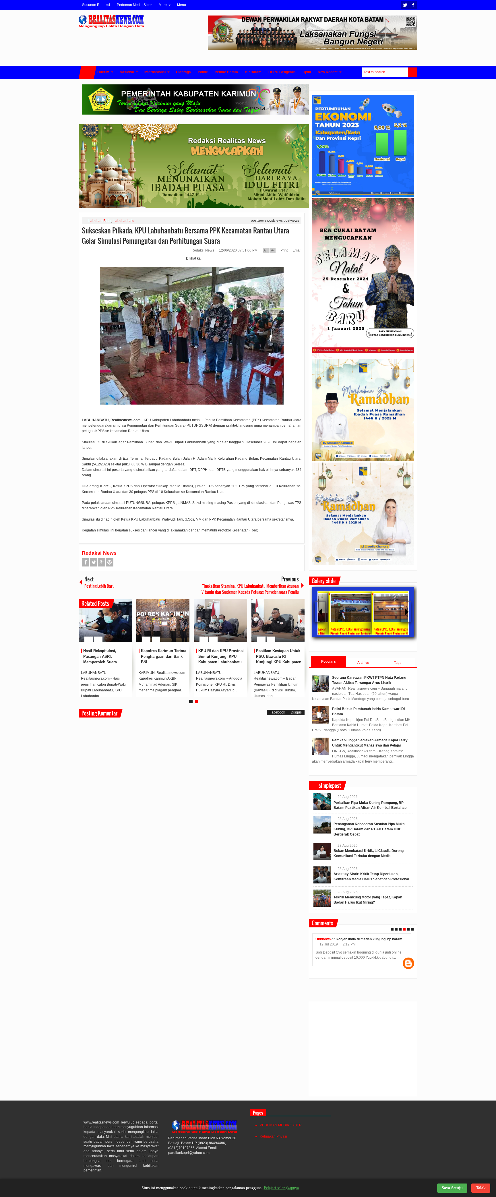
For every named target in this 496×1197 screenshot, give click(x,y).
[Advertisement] (363, 1051)
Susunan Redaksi (96, 5)
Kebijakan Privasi (273, 1136)
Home (87, 72)
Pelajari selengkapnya (281, 1188)
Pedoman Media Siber (134, 5)
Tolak (481, 1188)
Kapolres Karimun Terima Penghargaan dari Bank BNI (163, 656)
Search (412, 72)
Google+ (101, 562)
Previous (82, 621)
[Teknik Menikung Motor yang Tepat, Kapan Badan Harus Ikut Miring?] (322, 898)
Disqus (296, 712)
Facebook (413, 5)
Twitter (405, 5)
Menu (181, 5)
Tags (397, 663)
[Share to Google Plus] (125, 625)
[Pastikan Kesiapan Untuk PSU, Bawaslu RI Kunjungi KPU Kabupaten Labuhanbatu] (278, 620)
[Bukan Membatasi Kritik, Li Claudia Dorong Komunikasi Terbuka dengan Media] (322, 851)
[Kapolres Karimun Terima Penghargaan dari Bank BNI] (163, 620)
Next (301, 621)
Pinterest (109, 562)
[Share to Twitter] (118, 625)
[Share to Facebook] (110, 625)
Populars (328, 662)
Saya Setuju (452, 1188)
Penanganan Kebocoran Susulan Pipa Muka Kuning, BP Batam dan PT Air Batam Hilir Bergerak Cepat (369, 829)
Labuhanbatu (123, 221)
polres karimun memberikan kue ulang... (373, 939)
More (163, 5)
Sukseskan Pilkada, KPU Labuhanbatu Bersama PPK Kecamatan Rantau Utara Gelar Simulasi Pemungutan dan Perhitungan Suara (185, 235)
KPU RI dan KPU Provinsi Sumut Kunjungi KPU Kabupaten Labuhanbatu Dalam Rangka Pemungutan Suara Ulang (221, 662)
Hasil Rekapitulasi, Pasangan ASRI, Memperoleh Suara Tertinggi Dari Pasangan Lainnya (104, 662)
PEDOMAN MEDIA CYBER (281, 1125)
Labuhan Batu (99, 221)
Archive (363, 663)
